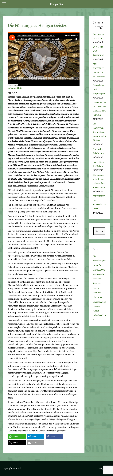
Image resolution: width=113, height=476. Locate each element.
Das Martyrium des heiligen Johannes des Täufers (99, 132)
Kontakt (97, 283)
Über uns (97, 297)
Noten (96, 288)
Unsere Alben (99, 302)
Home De (97, 265)
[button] (17, 436)
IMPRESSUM (99, 270)
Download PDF (15, 88)
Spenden (97, 292)
